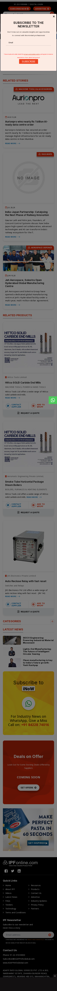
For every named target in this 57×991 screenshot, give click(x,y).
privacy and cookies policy (32, 54)
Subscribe (28, 61)
